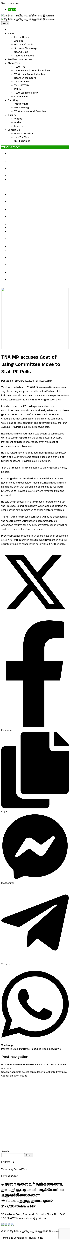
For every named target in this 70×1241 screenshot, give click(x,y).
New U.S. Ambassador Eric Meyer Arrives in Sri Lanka (38, 224)
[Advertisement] (35, 1113)
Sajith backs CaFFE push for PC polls (28, 246)
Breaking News (21, 1049)
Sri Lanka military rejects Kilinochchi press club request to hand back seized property (35, 259)
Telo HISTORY (21, 85)
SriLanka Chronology (26, 48)
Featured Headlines (42, 1049)
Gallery (12, 115)
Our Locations (22, 141)
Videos (18, 119)
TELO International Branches (30, 111)
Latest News (21, 37)
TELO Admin (45, 381)
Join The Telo (21, 137)
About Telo (14, 63)
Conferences (21, 96)
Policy (17, 89)
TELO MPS (19, 67)
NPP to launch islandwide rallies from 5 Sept (33, 228)
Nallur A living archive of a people (27, 176)
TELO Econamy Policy (26, 93)
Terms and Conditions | (14, 1238)
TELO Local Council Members (30, 74)
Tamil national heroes (20, 59)
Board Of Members (25, 78)
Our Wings (14, 100)
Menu (5, 23)
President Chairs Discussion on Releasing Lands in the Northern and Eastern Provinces (36, 274)
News (11, 33)
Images (18, 126)
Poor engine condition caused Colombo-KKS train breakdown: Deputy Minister (36, 281)
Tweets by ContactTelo (14, 1169)
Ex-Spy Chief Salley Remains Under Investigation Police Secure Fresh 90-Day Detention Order (35, 196)
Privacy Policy (35, 1238)
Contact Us (14, 130)
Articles (18, 41)
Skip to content (10, 3)
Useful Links (21, 52)
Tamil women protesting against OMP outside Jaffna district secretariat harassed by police (37, 155)
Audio (17, 122)
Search (5, 1151)
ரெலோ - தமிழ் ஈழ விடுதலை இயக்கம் (35, 1231)
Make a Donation (23, 133)
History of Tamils (24, 44)
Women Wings (22, 108)
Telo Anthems (22, 82)
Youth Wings (21, 104)
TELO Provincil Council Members (32, 70)
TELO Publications (24, 56)
